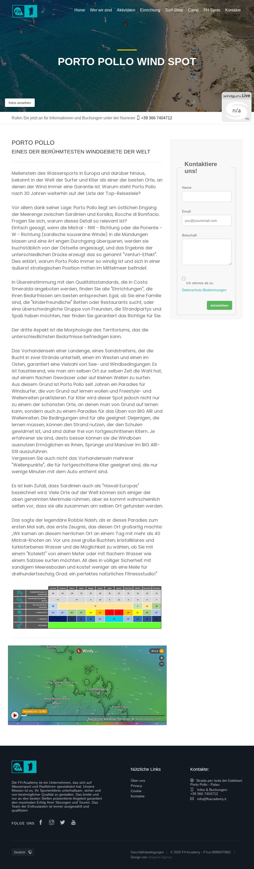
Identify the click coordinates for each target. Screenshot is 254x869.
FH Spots (212, 10)
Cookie (136, 791)
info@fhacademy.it (211, 799)
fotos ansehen (20, 103)
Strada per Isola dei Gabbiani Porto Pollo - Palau (216, 782)
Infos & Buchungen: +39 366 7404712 (209, 792)
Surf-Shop (174, 10)
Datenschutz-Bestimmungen (204, 290)
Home (79, 10)
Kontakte (138, 796)
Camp (193, 10)
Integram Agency (160, 857)
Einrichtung (150, 10)
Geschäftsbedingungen (147, 852)
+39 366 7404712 (156, 118)
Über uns (138, 780)
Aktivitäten (126, 10)
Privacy (136, 786)
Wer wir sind (101, 10)
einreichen (219, 305)
